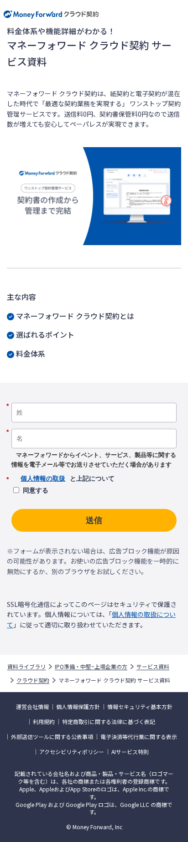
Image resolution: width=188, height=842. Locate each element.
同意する (35, 490)
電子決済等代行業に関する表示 (138, 736)
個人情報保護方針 (78, 706)
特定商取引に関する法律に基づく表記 (108, 721)
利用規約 (44, 721)
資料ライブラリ (26, 666)
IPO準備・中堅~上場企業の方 (91, 666)
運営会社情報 (32, 706)
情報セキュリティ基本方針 (139, 706)
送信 (94, 520)
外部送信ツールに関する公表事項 (52, 736)
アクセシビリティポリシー (71, 751)
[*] (94, 399)
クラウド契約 (32, 680)
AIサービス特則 (130, 751)
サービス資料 (152, 666)
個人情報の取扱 (43, 478)
